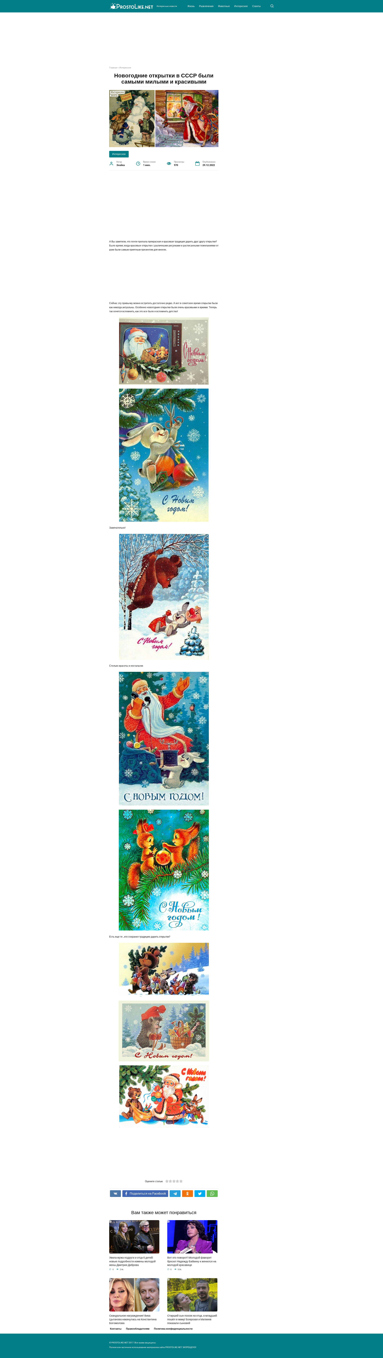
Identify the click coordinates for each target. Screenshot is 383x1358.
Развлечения (206, 6)
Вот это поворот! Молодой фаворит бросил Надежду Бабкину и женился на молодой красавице (191, 1261)
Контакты (115, 1328)
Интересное (241, 6)
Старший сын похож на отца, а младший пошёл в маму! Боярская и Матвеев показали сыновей (192, 1319)
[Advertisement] (191, 42)
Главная (113, 67)
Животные (224, 6)
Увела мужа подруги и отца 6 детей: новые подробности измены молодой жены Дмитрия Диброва (132, 1261)
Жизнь (191, 6)
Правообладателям (137, 1328)
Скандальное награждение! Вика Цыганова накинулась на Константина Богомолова (132, 1319)
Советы (256, 6)
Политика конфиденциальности (173, 1328)
